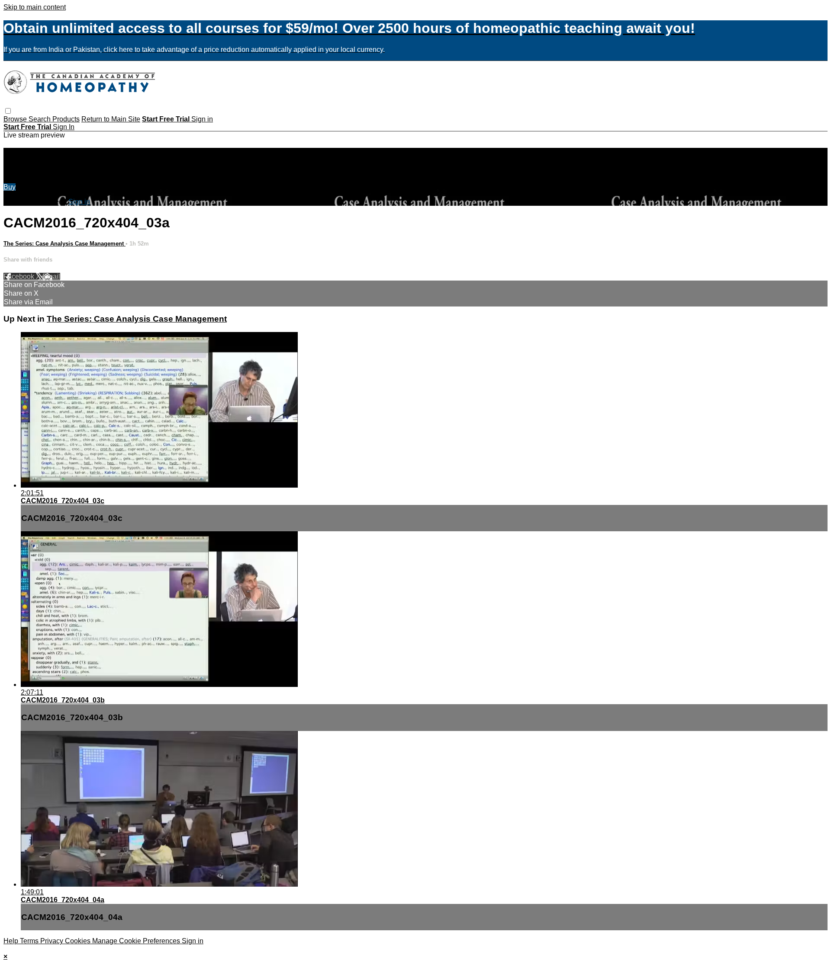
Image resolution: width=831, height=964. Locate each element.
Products (66, 119)
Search (40, 119)
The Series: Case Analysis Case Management (64, 243)
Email (51, 276)
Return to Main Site (110, 119)
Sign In (63, 127)
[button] (8, 111)
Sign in (202, 119)
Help (11, 941)
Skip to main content (34, 7)
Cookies (78, 941)
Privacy (52, 941)
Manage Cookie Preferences (137, 941)
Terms (30, 941)
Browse (16, 119)
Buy (9, 187)
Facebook (19, 276)
